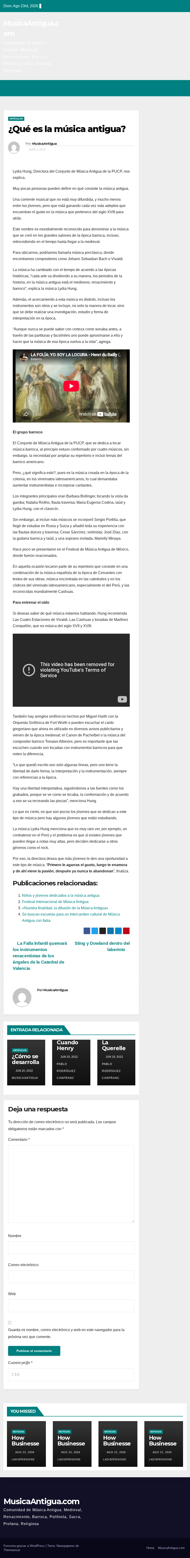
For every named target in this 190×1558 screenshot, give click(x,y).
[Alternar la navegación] (182, 88)
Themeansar (11, 1550)
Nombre (14, 1236)
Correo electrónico (23, 1265)
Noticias (18, 1431)
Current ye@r (20, 1363)
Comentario (19, 1140)
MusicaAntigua (44, 144)
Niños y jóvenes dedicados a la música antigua (60, 895)
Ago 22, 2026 (24, 1452)
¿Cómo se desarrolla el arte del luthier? (25, 1065)
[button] (163, 88)
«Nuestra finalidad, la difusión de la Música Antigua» (65, 908)
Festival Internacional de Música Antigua (55, 902)
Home (150, 1548)
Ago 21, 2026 (116, 1452)
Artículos (16, 118)
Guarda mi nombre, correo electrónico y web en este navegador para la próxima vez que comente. (66, 1333)
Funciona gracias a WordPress (24, 1546)
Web (12, 1294)
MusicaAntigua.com (41, 1501)
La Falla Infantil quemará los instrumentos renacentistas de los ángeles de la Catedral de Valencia (40, 956)
